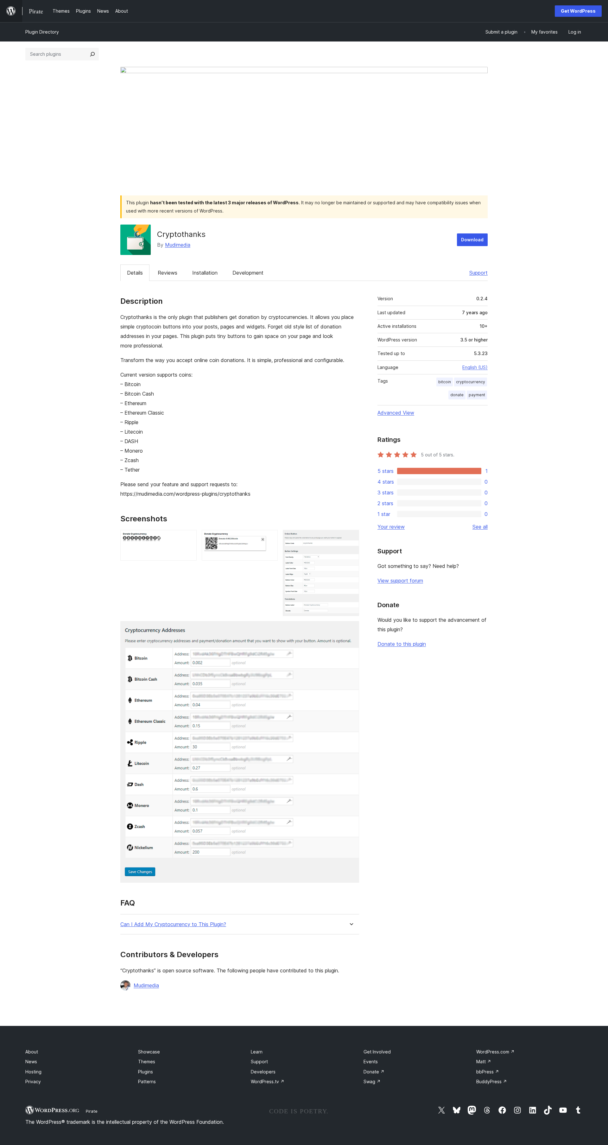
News (31, 1061)
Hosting (33, 1071)
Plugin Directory (42, 32)
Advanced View (395, 413)
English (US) (475, 367)
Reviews (167, 273)
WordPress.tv (267, 1081)
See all (480, 527)
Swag (372, 1081)
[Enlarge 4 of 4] (350, 630)
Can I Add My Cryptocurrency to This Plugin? (173, 924)
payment (477, 394)
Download (472, 239)
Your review (391, 527)
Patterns (147, 1081)
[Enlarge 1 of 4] (188, 538)
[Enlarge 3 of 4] (350, 538)
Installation (205, 273)
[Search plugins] (92, 54)
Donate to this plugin (401, 644)
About (31, 1051)
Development (247, 273)
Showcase (149, 1051)
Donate (374, 1071)
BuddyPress (491, 1081)
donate (457, 394)
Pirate (92, 1111)
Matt (483, 1061)
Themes (146, 1061)
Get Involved (377, 1051)
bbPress (487, 1071)
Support (478, 273)
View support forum (400, 580)
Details (135, 273)
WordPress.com (495, 1051)
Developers (263, 1071)
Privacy (33, 1081)
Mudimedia (177, 245)
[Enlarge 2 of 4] (269, 538)
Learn (257, 1051)
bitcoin (444, 381)
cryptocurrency (470, 381)
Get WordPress (578, 11)
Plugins (145, 1071)
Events (371, 1061)
